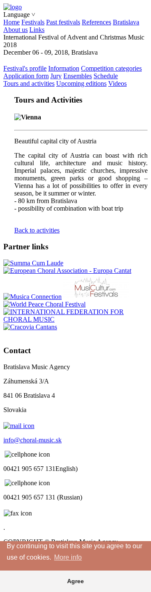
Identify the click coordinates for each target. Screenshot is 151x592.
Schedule (106, 75)
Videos (117, 83)
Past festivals (63, 22)
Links (36, 29)
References (96, 22)
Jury (56, 75)
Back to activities (37, 230)
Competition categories (111, 68)
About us (15, 29)
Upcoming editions (81, 83)
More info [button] (68, 557)
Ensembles (77, 75)
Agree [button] (75, 581)
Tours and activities (29, 83)
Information (63, 68)
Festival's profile (25, 68)
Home (11, 22)
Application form (26, 75)
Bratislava (126, 22)
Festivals (32, 22)
